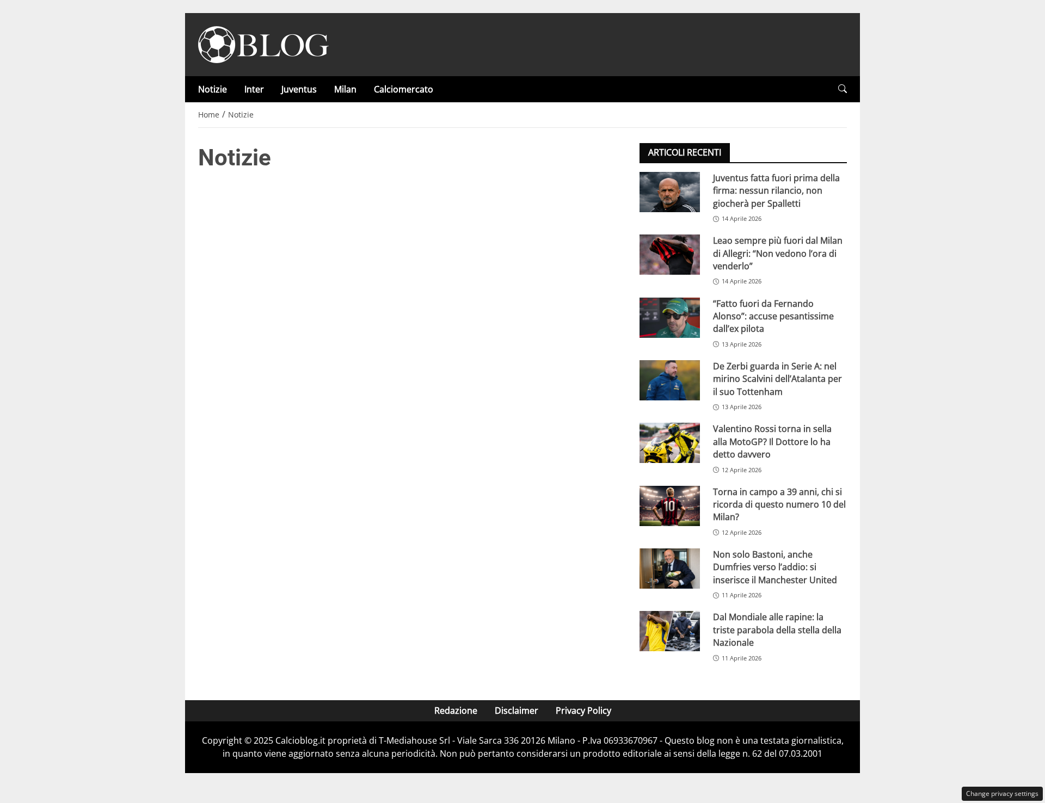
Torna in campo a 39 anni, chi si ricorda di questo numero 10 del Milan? (779, 504)
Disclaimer (516, 710)
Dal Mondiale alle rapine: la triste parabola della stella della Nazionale (777, 629)
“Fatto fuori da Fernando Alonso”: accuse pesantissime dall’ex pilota (773, 316)
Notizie (212, 89)
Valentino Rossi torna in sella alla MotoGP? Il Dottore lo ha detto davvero (772, 441)
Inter (254, 89)
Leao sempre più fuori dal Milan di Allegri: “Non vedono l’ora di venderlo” (778, 253)
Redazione (455, 710)
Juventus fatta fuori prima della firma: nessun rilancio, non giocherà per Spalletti (776, 190)
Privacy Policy (583, 710)
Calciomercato (403, 89)
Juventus (299, 89)
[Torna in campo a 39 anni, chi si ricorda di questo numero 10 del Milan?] (670, 506)
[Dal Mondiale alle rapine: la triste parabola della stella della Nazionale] (670, 631)
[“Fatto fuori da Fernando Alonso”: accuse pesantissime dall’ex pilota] (670, 318)
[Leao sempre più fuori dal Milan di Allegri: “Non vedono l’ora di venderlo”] (670, 254)
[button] (842, 89)
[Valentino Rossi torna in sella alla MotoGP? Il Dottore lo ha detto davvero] (670, 443)
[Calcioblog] (263, 44)
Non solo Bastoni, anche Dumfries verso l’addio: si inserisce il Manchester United (775, 567)
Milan (345, 89)
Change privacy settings (1002, 793)
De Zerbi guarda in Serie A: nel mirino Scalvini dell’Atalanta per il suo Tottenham (777, 379)
